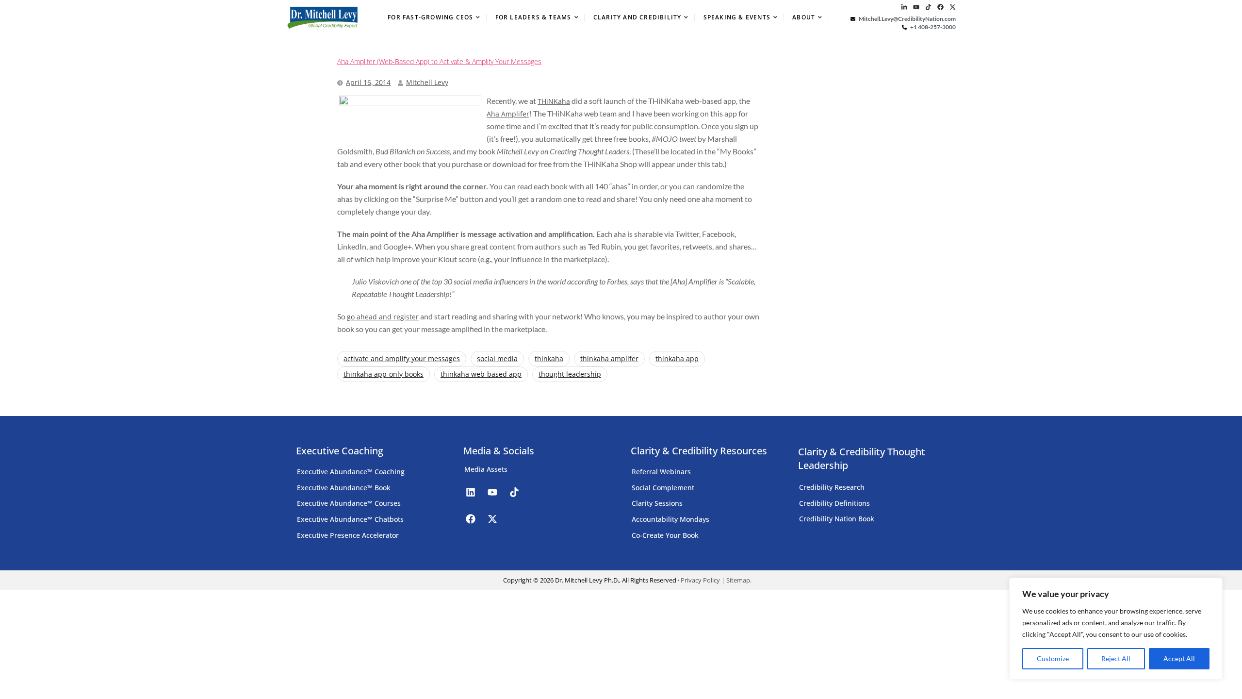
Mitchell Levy (427, 82)
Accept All (1179, 658)
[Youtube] (916, 7)
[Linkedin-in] (904, 7)
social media (497, 358)
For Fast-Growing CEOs (430, 17)
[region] (1116, 629)
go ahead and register (383, 316)
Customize (1053, 658)
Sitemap (738, 580)
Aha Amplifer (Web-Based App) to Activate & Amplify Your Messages (439, 62)
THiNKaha (554, 101)
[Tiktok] (928, 7)
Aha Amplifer (508, 113)
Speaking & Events (736, 17)
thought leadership (570, 374)
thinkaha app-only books (383, 374)
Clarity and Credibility (637, 17)
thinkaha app (677, 358)
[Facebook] (940, 7)
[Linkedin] (470, 492)
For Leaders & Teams (533, 17)
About (803, 17)
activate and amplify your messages (401, 358)
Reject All (1115, 658)
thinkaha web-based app (481, 374)
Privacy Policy (700, 580)
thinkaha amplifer (609, 358)
